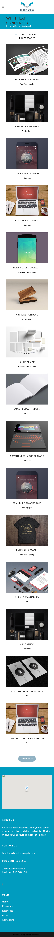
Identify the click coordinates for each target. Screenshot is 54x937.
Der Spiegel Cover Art (27, 267)
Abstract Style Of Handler (27, 738)
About (5, 915)
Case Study (27, 644)
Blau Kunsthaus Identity (27, 691)
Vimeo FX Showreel (27, 220)
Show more (27, 758)
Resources (7, 910)
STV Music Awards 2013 (27, 503)
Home (8, 26)
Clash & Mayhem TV (27, 597)
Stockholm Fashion (27, 79)
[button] (27, 789)
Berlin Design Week (27, 126)
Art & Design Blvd (27, 314)
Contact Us (8, 919)
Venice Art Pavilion (27, 173)
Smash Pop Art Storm (27, 409)
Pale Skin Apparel (27, 550)
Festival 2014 (27, 361)
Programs (7, 906)
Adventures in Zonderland (27, 456)
